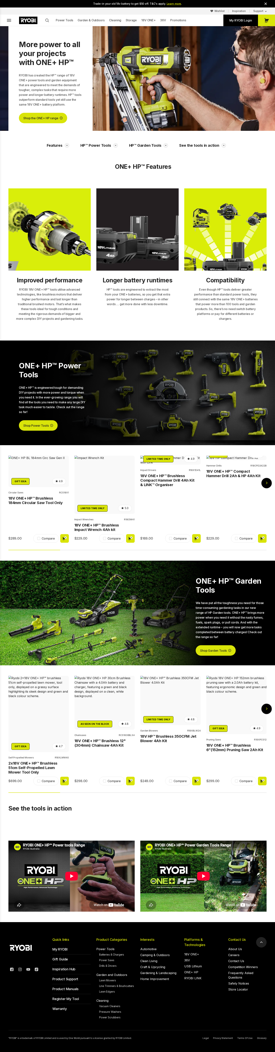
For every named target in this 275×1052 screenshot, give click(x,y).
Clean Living (148, 961)
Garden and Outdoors (111, 975)
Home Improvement (154, 979)
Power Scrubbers (109, 1017)
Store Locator (238, 989)
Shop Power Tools (36, 425)
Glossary (262, 1038)
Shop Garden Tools (213, 650)
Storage (131, 20)
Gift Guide (60, 959)
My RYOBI (60, 949)
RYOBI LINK (192, 978)
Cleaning (115, 20)
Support (258, 11)
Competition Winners (243, 967)
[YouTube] (28, 970)
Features (54, 145)
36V (163, 20)
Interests (147, 940)
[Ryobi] (28, 20)
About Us (235, 949)
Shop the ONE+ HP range (40, 118)
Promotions (178, 20)
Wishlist (219, 11)
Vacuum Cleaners (109, 1006)
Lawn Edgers (107, 991)
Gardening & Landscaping (158, 973)
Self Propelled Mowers (21, 757)
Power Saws (106, 960)
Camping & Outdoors (155, 955)
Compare (48, 538)
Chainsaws (80, 735)
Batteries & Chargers (111, 954)
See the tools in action (199, 145)
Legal (206, 1038)
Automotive (148, 949)
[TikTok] (36, 970)
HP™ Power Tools (95, 145)
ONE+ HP (191, 972)
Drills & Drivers (108, 965)
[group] (39, 500)
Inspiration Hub (63, 969)
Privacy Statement (223, 1038)
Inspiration (239, 11)
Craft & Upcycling (152, 967)
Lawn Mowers (107, 980)
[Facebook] (12, 970)
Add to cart (64, 538)
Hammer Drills (214, 465)
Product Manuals (65, 989)
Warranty (59, 1009)
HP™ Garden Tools (145, 145)
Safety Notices (238, 983)
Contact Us (237, 940)
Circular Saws (15, 492)
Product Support (65, 979)
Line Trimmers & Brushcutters (116, 986)
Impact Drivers (148, 470)
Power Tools (64, 20)
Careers (233, 955)
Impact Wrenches (84, 519)
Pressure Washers (110, 1011)
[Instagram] (20, 970)
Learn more (174, 3)
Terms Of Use (245, 1038)
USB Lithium (193, 966)
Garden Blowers (149, 730)
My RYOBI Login (240, 20)
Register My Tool (65, 999)
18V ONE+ (148, 20)
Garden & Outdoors (91, 20)
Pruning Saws (213, 739)
